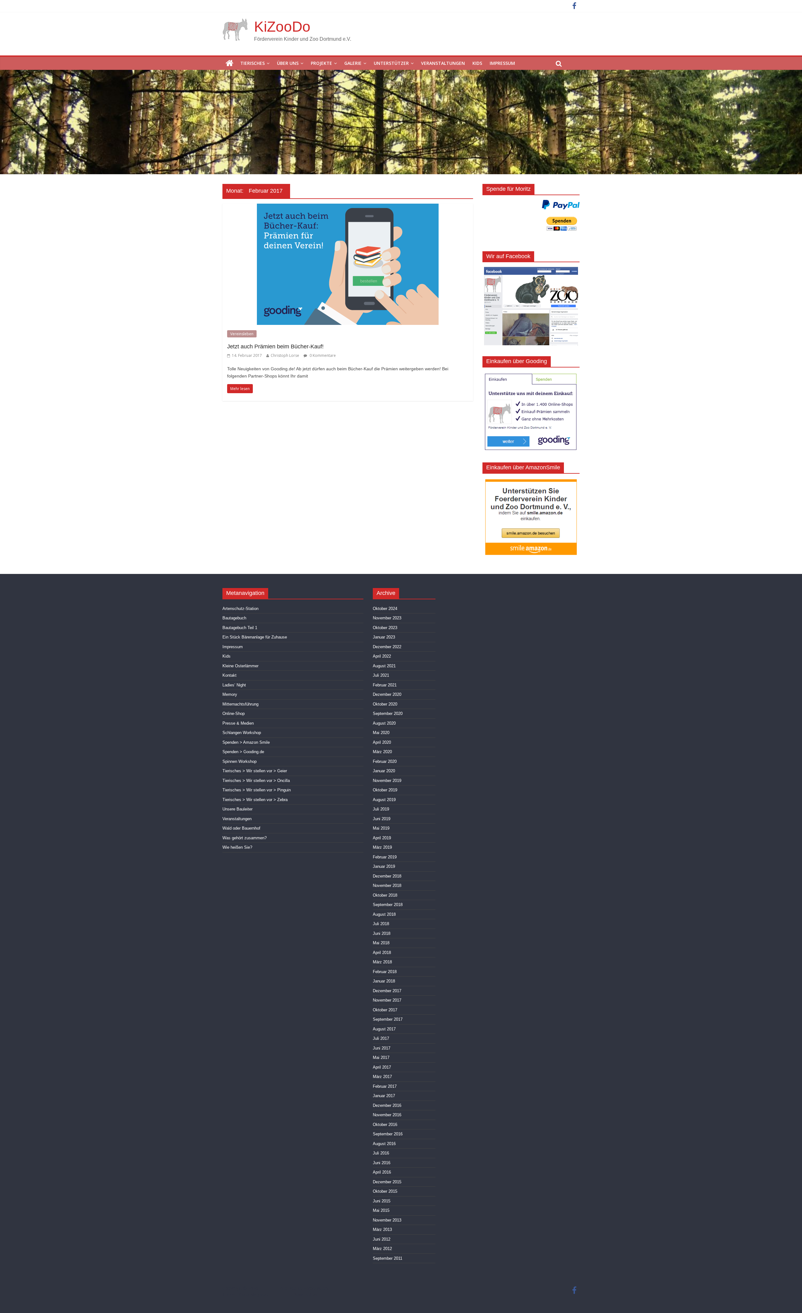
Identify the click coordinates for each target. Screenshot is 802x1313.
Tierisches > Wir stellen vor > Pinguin (256, 790)
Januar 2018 (384, 981)
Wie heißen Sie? (237, 847)
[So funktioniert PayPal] (561, 204)
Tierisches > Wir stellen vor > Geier (254, 771)
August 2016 (384, 1143)
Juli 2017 (381, 1038)
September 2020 (388, 713)
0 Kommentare (322, 355)
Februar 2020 (385, 761)
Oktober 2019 (385, 790)
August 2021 (384, 666)
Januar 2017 (384, 1095)
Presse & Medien (238, 723)
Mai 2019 (381, 828)
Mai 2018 (381, 942)
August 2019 (384, 799)
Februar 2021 (385, 685)
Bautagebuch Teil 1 (239, 627)
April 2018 (382, 952)
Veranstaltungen (443, 63)
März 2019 (382, 847)
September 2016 (388, 1134)
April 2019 (382, 838)
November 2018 (387, 885)
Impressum (502, 63)
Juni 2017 (381, 1048)
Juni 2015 (381, 1201)
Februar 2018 (385, 971)
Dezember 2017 (387, 990)
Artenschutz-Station (240, 608)
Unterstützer (391, 63)
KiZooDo (282, 26)
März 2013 (382, 1229)
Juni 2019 (381, 818)
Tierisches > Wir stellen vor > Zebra (255, 799)
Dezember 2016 (387, 1105)
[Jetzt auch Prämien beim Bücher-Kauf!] (348, 207)
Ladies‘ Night (234, 685)
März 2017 (382, 1076)
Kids (477, 63)
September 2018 (388, 904)
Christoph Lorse (285, 355)
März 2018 (382, 962)
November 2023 (387, 618)
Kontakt (229, 675)
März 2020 (382, 751)
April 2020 (382, 742)
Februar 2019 (385, 857)
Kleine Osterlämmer (240, 666)
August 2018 (384, 914)
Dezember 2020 (387, 694)
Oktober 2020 (385, 704)
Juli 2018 (381, 923)
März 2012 (382, 1248)
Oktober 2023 (385, 627)
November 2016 (387, 1114)
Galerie (353, 63)
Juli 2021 (381, 675)
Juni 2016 (381, 1162)
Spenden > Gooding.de (243, 751)
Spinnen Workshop (239, 761)
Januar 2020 (384, 771)
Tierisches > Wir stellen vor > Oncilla (256, 780)
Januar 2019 (384, 866)
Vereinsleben (241, 333)
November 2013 (387, 1220)
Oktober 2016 (385, 1124)
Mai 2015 (381, 1210)
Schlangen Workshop (241, 732)
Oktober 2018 (385, 895)
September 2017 (388, 1019)
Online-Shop (233, 713)
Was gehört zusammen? (244, 838)
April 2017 (382, 1067)
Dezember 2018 (387, 876)
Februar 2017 (385, 1086)
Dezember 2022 (387, 646)
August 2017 (384, 1029)
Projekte (321, 63)
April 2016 (382, 1172)
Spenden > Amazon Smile (246, 742)
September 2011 (387, 1258)
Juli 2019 (381, 809)
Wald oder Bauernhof (241, 828)
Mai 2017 (381, 1057)
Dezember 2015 (387, 1182)
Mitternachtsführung (240, 704)
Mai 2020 (381, 732)
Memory (229, 694)
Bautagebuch (234, 618)
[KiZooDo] (229, 63)
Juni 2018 (381, 933)
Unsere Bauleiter (237, 809)
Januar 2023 (384, 637)
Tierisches (252, 63)
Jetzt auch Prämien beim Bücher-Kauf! (275, 346)
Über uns (288, 63)
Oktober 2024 (385, 608)
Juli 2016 (381, 1153)
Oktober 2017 (385, 1010)
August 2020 (384, 723)
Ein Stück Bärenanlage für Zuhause (254, 637)
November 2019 (387, 780)
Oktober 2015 (385, 1191)
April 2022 (382, 656)
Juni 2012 (381, 1239)
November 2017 (387, 1000)
